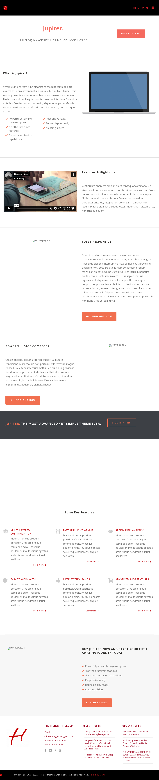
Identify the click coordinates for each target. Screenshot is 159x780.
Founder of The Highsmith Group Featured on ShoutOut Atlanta (99, 756)
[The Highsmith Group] (4, 774)
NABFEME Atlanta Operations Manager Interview (135, 733)
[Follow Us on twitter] (55, 750)
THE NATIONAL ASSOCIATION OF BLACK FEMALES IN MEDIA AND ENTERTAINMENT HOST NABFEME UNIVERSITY (137, 756)
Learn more (38, 565)
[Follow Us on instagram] (50, 750)
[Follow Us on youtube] (60, 750)
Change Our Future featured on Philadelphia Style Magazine (98, 733)
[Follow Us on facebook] (45, 750)
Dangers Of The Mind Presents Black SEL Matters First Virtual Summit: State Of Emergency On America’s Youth (98, 744)
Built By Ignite (98, 774)
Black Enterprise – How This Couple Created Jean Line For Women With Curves (135, 743)
